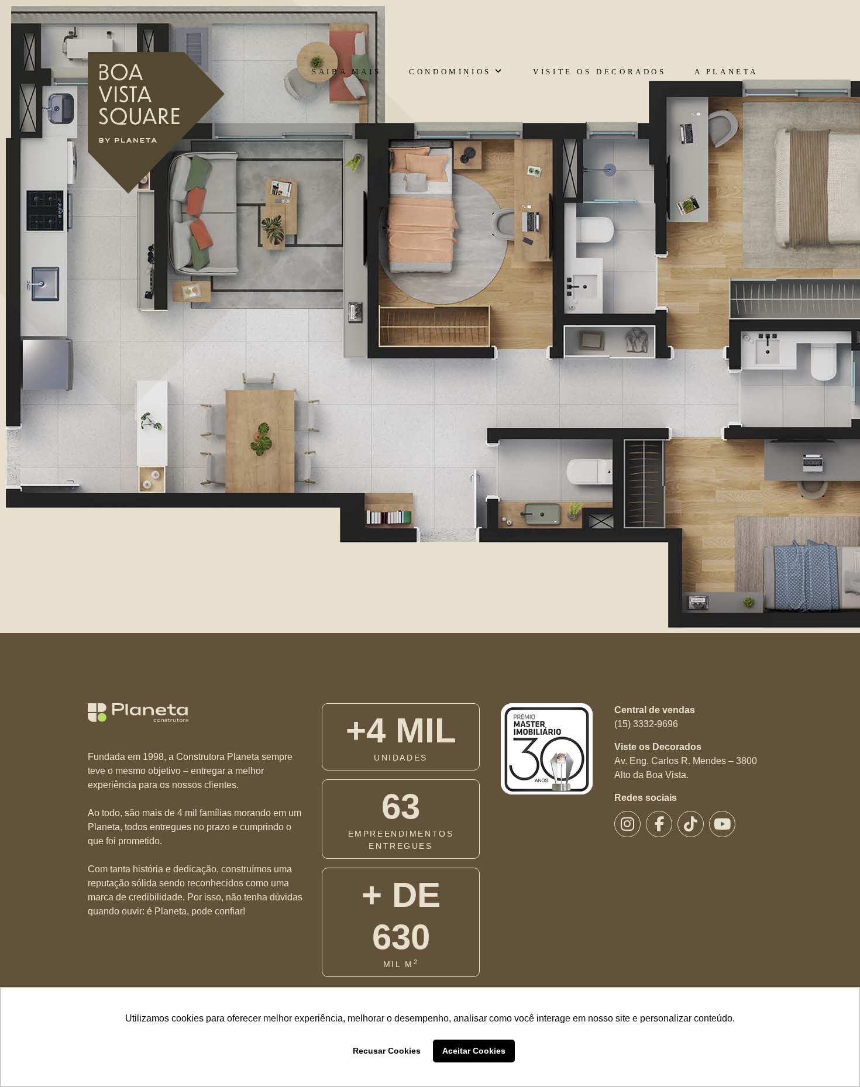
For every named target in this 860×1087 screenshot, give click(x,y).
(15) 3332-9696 (646, 724)
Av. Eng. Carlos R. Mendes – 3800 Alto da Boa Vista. (685, 768)
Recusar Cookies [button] (387, 1050)
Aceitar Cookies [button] (473, 1050)
